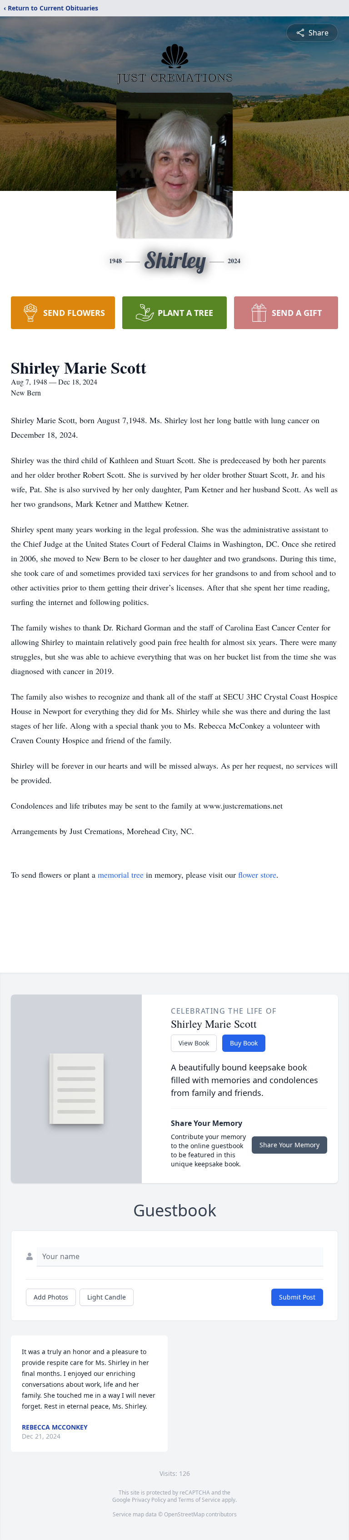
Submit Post (297, 1297)
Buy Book (244, 1043)
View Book (194, 1043)
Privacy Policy (149, 1500)
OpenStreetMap (184, 1514)
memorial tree (121, 874)
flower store (257, 874)
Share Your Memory (289, 1144)
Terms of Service (199, 1500)
